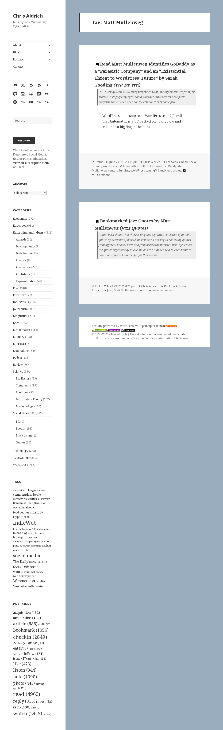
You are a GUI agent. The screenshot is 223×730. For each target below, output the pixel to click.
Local (16, 323)
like (22, 664)
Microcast (19, 344)
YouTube (20, 586)
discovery (44, 498)
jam (40, 658)
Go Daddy (170, 166)
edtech (16, 507)
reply (24, 701)
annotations (19, 490)
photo (24, 683)
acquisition (26, 612)
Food (16, 288)
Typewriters (21, 458)
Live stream (24, 435)
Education (19, 225)
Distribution (24, 253)
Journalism (20, 309)
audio (44, 624)
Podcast (18, 358)
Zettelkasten (36, 586)
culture (32, 498)
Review (18, 364)
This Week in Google (38, 562)
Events (20, 428)
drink (36, 643)
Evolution (22, 392)
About (17, 45)
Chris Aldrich (28, 16)
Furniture (19, 295)
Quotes (20, 442)
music (29, 537)
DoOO (43, 503)
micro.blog (20, 533)
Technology (20, 451)
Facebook (27, 507)
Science (18, 371)
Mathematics (21, 330)
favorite (18, 654)
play (40, 683)
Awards (21, 239)
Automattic (130, 166)
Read (184, 162)
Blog (16, 52)
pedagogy (35, 541)
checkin (30, 637)
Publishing (23, 274)
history (37, 512)
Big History (23, 378)
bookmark (31, 630)
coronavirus (20, 498)
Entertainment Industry (29, 232)
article (25, 623)
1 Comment (102, 175)
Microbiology (25, 406)
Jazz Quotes (141, 221)
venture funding (118, 170)
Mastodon (44, 529)
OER (35, 537)
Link (98, 286)
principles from (152, 326)
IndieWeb (19, 302)
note (25, 677)
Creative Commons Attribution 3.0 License (160, 338)
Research (19, 59)
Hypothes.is (21, 517)
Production (23, 267)
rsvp (21, 707)
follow (34, 653)
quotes (141, 290)
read (26, 694)
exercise (35, 648)
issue (20, 658)
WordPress (20, 465)
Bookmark (171, 286)
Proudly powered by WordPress (113, 326)
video (35, 708)
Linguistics (20, 316)
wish (47, 714)
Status (99, 162)
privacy (26, 545)
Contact (18, 66)
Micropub (19, 537)
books (42, 490)
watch (27, 713)
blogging (32, 490)
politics (17, 545)
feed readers (22, 512)
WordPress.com (141, 170)
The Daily (20, 561)
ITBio (35, 529)
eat (20, 648)
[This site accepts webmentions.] (113, 330)
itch (31, 658)
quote (19, 688)
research (17, 550)
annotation (27, 617)
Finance (21, 260)
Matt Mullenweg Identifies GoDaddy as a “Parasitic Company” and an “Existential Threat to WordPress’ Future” (144, 71)
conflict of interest (150, 166)
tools (17, 567)
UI (37, 567)
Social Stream (22, 413)
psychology (36, 546)
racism (46, 545)
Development (25, 246)
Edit (18, 421)
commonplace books (27, 494)
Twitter (28, 566)
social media (26, 555)
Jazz (109, 290)
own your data (20, 541)
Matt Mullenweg (125, 290)
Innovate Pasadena (22, 529)
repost (44, 701)
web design (37, 571)
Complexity (23, 385)
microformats (36, 533)
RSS (25, 550)
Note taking (21, 351)
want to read (21, 572)
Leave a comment (163, 290)
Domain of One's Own (26, 503)
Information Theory (29, 399)
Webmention (24, 580)
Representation (26, 281)
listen (25, 670)
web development (24, 576)
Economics (20, 219)
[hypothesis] (184, 170)
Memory (18, 337)
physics (45, 541)
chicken (20, 643)
